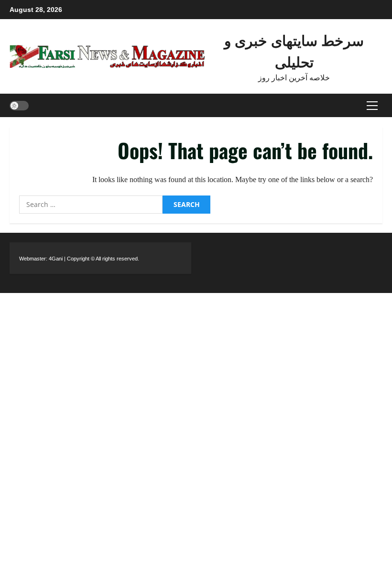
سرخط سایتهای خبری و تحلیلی (294, 50)
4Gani (56, 258)
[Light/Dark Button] (19, 105)
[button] (372, 105)
